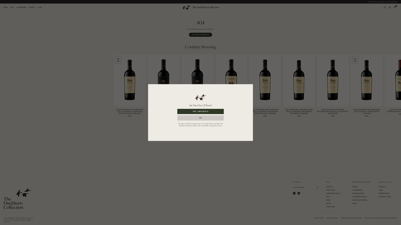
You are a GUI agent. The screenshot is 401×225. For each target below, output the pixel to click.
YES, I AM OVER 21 (200, 111)
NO (200, 118)
